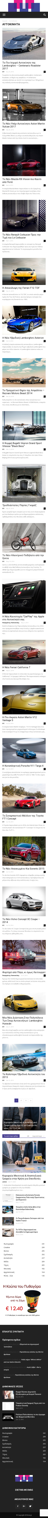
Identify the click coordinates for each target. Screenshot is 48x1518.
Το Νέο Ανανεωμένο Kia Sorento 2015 (23, 868)
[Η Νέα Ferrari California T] (24, 652)
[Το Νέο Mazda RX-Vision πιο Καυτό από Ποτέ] (24, 160)
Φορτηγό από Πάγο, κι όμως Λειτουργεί (24, 972)
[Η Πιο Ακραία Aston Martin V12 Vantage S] (24, 699)
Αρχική (4, 21)
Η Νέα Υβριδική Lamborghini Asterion (23, 337)
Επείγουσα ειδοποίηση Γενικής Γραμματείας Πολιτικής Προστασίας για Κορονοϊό (30, 1197)
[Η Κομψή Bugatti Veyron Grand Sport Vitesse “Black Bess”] (24, 425)
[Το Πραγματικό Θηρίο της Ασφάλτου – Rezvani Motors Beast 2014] (24, 372)
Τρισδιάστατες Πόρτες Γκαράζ (19, 505)
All (28, 1136)
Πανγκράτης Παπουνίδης (10, 622)
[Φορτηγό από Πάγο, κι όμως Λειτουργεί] (24, 954)
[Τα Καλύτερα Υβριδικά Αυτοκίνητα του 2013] (24, 1057)
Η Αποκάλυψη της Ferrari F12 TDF (21, 287)
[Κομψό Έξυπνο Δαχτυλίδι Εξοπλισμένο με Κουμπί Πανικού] (8, 1395)
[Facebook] (17, 1506)
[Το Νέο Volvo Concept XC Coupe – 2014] (24, 901)
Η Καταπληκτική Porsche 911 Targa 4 (22, 765)
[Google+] (24, 1506)
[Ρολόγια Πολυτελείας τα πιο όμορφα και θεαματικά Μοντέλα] (8, 1417)
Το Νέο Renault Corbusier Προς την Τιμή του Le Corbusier (21, 236)
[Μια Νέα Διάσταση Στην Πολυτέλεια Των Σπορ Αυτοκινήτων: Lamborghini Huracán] (24, 1002)
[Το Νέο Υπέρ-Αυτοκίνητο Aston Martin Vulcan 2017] (24, 105)
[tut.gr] (24, 6)
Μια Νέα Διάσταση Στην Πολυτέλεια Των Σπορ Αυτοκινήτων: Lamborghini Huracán (22, 1020)
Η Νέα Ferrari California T (16, 667)
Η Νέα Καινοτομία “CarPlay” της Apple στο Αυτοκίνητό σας (23, 618)
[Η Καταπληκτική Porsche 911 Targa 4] (24, 750)
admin (6, 1128)
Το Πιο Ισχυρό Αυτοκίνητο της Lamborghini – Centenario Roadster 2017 (21, 65)
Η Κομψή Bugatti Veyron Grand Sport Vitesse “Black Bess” (22, 445)
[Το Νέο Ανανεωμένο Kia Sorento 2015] (24, 851)
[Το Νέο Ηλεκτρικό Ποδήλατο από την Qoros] (24, 537)
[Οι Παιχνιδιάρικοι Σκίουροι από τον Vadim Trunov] (8, 1221)
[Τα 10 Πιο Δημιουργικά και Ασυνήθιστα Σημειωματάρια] (8, 1232)
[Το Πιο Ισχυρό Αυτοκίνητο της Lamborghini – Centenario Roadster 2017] (24, 44)
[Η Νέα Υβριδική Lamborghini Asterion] (24, 320)
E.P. (3, 72)
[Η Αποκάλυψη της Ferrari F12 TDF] (24, 271)
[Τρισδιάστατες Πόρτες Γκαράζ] (24, 483)
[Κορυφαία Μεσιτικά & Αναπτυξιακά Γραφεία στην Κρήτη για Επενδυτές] (24, 1157)
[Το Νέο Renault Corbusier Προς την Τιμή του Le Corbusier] (24, 216)
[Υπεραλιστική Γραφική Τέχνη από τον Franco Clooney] (8, 1406)
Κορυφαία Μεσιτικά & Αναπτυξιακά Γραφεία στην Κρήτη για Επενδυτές (21, 1177)
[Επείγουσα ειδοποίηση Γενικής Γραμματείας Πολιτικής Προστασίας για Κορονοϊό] (8, 1198)
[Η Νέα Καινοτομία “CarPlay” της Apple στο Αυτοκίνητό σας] (24, 596)
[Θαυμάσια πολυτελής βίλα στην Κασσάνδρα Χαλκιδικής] (7, 1210)
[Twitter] (30, 1506)
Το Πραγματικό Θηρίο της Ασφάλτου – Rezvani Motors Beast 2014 (23, 392)
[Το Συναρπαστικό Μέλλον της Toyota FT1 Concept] (24, 798)
